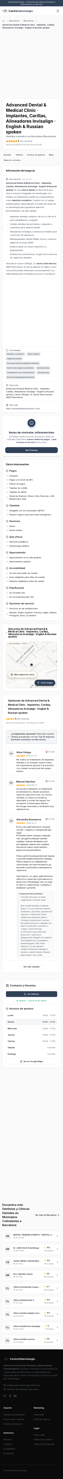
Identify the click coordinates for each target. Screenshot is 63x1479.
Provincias (8, 1453)
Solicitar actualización (14, 1414)
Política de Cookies (43, 1439)
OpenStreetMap (14, 643)
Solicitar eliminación (13, 1424)
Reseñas (7, 155)
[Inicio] (3, 21)
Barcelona (14, 20)
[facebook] (10, 1395)
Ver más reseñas (31, 966)
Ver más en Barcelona (45, 1215)
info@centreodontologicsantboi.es (23, 1385)
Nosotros (8, 1439)
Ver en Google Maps (33, 1061)
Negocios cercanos (12, 160)
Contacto (8, 1444)
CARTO (24, 643)
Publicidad (39, 1414)
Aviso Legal (39, 1435)
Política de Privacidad (44, 1444)
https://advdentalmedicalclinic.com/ (23, 408)
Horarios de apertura (36, 155)
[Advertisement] (31, 63)
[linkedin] (15, 1395)
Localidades (9, 1448)
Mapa (51, 155)
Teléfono (19, 155)
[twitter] (5, 1395)
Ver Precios (31, 450)
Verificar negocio (42, 1419)
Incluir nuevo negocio (14, 1419)
